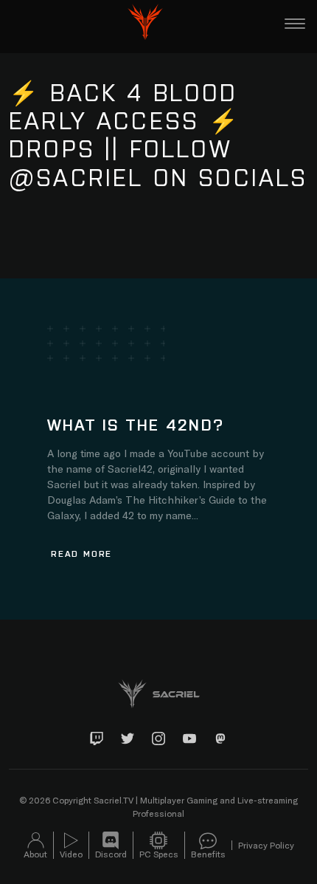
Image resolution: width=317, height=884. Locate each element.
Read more (81, 553)
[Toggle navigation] (295, 24)
